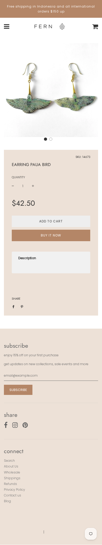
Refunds (10, 484)
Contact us (12, 495)
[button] (45, 139)
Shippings (12, 478)
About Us (11, 466)
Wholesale (12, 472)
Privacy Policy (14, 489)
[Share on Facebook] (14, 306)
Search (9, 460)
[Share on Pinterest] (22, 306)
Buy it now (51, 235)
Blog (7, 501)
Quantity (18, 177)
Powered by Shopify (63, 532)
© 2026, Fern (29, 532)
